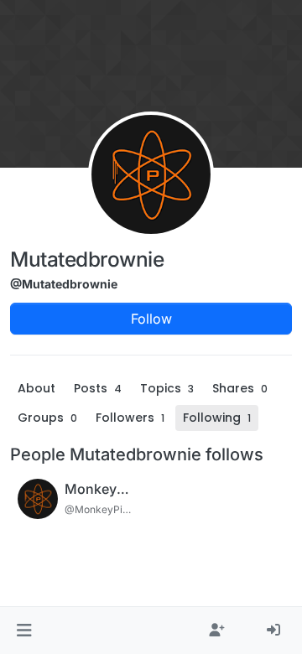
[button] (24, 630)
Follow (151, 318)
